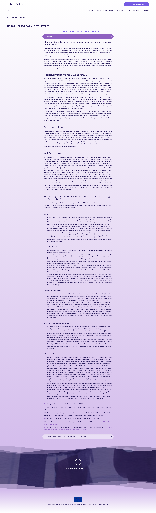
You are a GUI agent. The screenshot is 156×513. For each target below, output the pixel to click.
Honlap (91, 10)
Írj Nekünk (136, 10)
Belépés (146, 10)
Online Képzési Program (105, 10)
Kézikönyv (120, 10)
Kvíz (128, 10)
